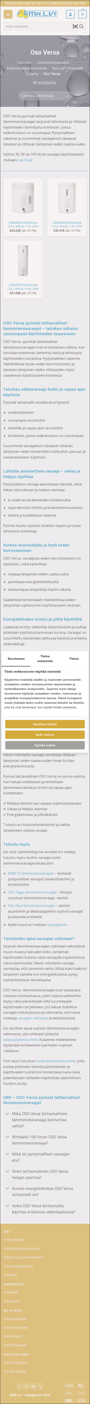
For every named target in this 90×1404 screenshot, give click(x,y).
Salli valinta (45, 734)
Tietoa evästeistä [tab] (45, 658)
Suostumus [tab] (16, 658)
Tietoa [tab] (74, 658)
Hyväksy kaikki (45, 724)
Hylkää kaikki (45, 745)
